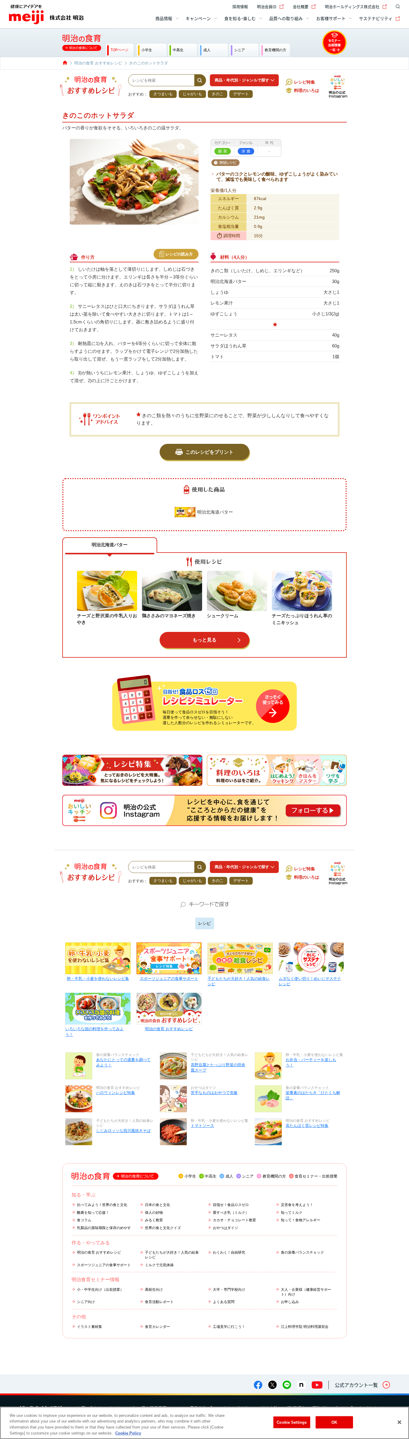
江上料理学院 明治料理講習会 (304, 1327)
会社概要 (300, 6)
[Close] (399, 1422)
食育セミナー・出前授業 (316, 1176)
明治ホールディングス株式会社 (352, 6)
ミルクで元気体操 (159, 1265)
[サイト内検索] (396, 6)
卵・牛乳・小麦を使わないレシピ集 (98, 978)
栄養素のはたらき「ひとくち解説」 (313, 1095)
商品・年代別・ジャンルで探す (242, 80)
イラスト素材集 (89, 1327)
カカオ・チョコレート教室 (234, 1220)
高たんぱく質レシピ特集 (307, 1125)
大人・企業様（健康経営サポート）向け (306, 1291)
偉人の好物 (154, 1212)
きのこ (217, 94)
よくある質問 (223, 1302)
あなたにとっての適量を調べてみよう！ (123, 1062)
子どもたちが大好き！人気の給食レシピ (238, 981)
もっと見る (204, 639)
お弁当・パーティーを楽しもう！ (311, 1062)
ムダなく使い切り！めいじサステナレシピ (310, 981)
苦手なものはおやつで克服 (214, 1092)
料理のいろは (306, 90)
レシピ (204, 923)
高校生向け (154, 1289)
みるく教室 (154, 1220)
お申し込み (290, 1302)
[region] (204, 1423)
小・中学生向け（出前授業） (100, 1289)
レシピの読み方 (179, 254)
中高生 (210, 1176)
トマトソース (202, 1125)
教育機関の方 (274, 1176)
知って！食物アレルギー (300, 1220)
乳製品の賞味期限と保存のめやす (104, 1228)
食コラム (84, 1220)
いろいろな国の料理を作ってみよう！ (94, 1031)
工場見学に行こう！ (229, 1327)
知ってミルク (291, 1212)
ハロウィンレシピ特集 (115, 1092)
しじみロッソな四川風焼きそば (123, 1130)
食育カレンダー (157, 1327)
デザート (241, 94)
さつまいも (163, 94)
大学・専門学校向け (229, 1289)
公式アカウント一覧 (356, 1384)
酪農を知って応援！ (93, 1212)
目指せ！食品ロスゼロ (231, 1205)
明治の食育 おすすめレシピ (169, 1029)
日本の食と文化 (157, 1205)
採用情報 (240, 6)
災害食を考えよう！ (297, 1205)
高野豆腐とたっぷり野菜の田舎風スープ (218, 1067)
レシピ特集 (304, 82)
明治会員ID (266, 6)
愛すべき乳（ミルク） (231, 1212)
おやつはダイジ (225, 1228)
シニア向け (86, 1302)
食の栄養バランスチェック (302, 1252)
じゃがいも (192, 94)
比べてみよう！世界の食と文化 (102, 1205)
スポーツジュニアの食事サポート (169, 978)
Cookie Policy (128, 1433)
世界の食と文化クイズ (163, 1228)
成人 (229, 1176)
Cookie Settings (292, 1422)
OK (334, 1422)
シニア (248, 1176)
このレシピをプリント (210, 452)
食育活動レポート (159, 1302)
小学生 (190, 1176)
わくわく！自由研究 (229, 1252)
